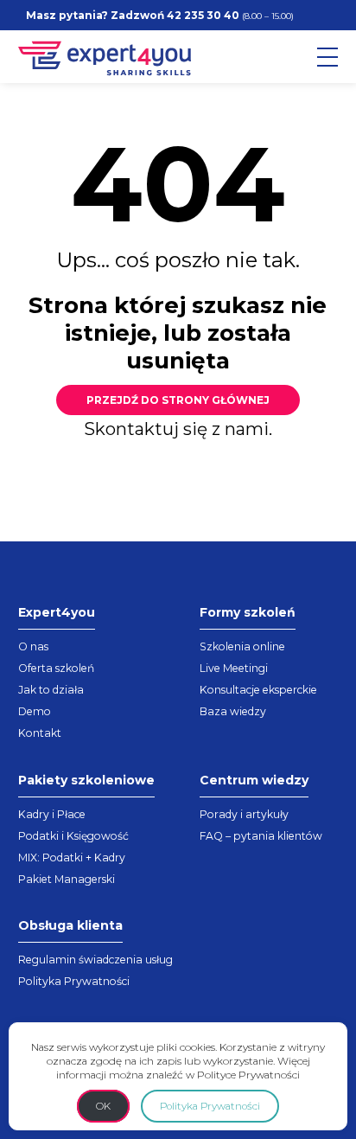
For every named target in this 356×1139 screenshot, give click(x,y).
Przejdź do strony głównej (178, 400)
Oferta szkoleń (56, 668)
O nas (33, 646)
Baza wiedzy (233, 711)
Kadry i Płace (52, 814)
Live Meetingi (234, 668)
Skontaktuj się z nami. (178, 429)
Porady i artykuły (244, 814)
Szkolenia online (242, 646)
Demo (34, 711)
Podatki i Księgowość (73, 835)
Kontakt (39, 732)
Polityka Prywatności (74, 981)
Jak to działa (51, 689)
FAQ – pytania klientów (261, 835)
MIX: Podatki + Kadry (71, 857)
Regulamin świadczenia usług (95, 959)
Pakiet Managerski (66, 879)
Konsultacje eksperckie (258, 689)
